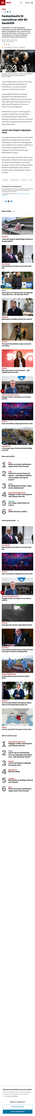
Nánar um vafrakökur (12, 1096)
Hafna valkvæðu (17, 1106)
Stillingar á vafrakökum (17, 1102)
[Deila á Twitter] (7, 12)
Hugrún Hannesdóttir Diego (9, 40)
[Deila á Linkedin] (10, 12)
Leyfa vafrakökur (18, 1111)
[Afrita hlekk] (2, 12)
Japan (4, 9)
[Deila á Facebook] (5, 12)
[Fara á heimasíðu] (7, 2)
